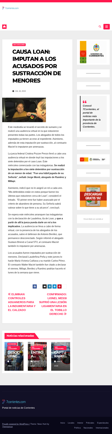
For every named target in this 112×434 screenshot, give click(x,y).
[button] (100, 26)
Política (77, 428)
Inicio (62, 423)
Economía (12, 344)
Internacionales (102, 428)
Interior (80, 423)
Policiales (90, 423)
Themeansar (7, 427)
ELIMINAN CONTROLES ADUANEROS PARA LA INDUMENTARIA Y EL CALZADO (21, 302)
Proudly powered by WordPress (15, 424)
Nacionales (88, 428)
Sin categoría (19, 44)
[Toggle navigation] (106, 26)
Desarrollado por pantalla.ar (93, 219)
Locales (71, 423)
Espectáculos (103, 423)
